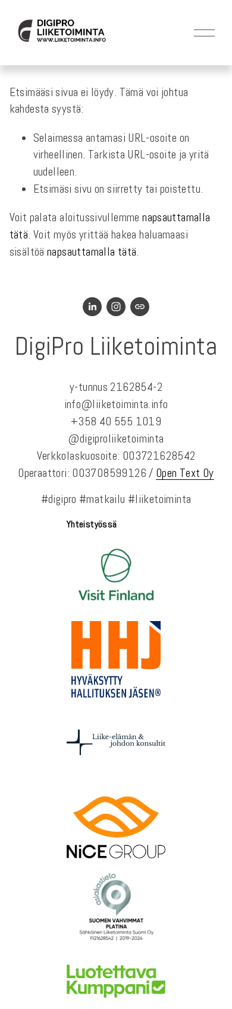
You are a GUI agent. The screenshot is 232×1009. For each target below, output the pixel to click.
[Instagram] (116, 306)
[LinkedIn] (92, 306)
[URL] (139, 306)
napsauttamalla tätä (91, 251)
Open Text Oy (185, 473)
